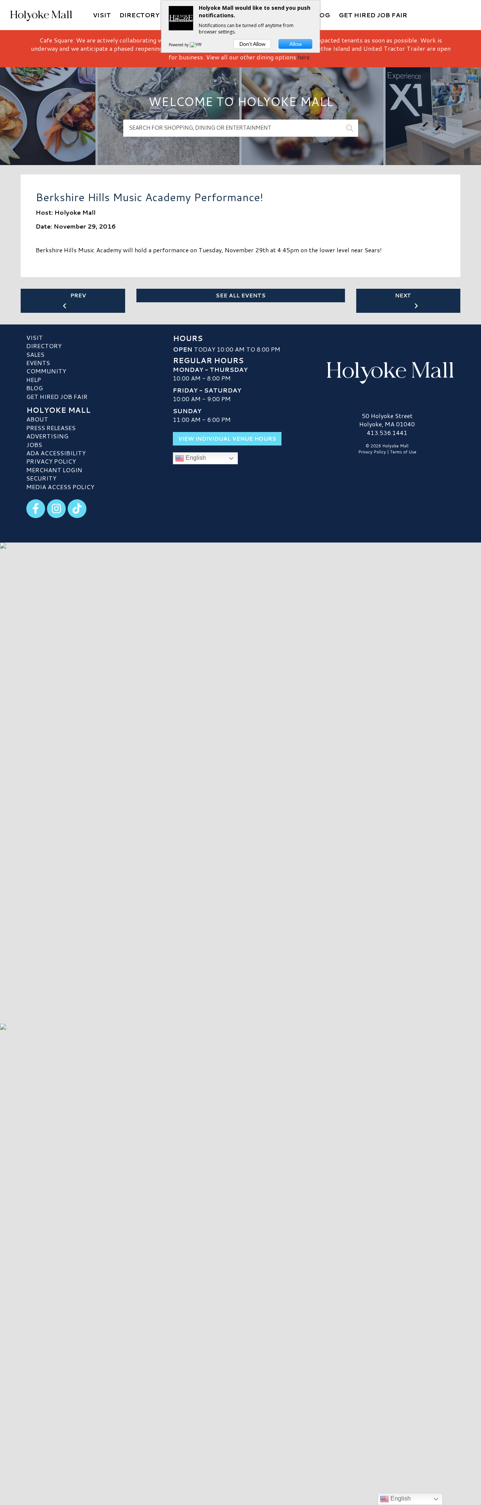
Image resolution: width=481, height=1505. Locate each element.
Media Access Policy (60, 486)
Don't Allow (252, 44)
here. (304, 57)
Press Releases (51, 427)
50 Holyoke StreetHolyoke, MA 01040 (387, 419)
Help (33, 379)
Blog (34, 387)
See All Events (241, 295)
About (37, 419)
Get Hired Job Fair (57, 396)
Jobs (34, 444)
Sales (35, 354)
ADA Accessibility (56, 453)
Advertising (47, 436)
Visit (34, 337)
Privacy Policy (51, 461)
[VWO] (197, 44)
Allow (295, 44)
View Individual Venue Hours (227, 439)
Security (41, 478)
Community (46, 371)
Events (38, 362)
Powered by (179, 44)
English (195, 458)
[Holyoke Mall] (387, 371)
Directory (44, 345)
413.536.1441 (387, 433)
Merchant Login (54, 469)
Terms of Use (403, 452)
